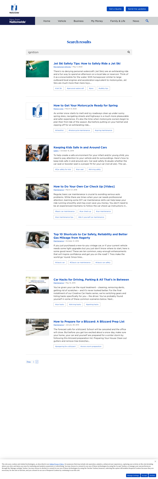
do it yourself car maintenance (92, 217)
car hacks (60, 304)
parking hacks (93, 304)
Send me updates (137, 9)
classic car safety (103, 262)
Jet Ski (59, 88)
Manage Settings (133, 475)
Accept (144, 475)
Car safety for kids (63, 169)
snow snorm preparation (91, 346)
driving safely (95, 169)
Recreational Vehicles (62, 67)
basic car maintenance (65, 211)
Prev (29, 362)
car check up (86, 211)
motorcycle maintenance (80, 130)
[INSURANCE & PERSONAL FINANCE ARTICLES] (18, 21)
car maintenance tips (64, 217)
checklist (60, 130)
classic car (60, 262)
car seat (80, 169)
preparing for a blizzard (65, 346)
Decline (152, 475)
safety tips (104, 88)
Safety (56, 151)
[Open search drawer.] (147, 20)
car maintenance (104, 211)
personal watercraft (76, 88)
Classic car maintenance (80, 262)
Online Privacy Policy (57, 464)
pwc (92, 88)
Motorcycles (58, 109)
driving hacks (75, 304)
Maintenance (59, 190)
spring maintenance (104, 130)
